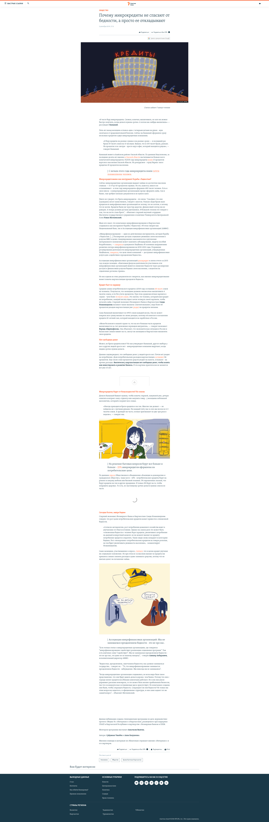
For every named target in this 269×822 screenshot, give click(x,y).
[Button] (144, 32)
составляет (159, 357)
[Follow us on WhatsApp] (156, 783)
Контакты (73, 786)
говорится (119, 245)
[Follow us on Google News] (161, 783)
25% (119, 467)
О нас (72, 782)
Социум (105, 794)
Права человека (108, 798)
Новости (105, 782)
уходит (136, 307)
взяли (150, 160)
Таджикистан (108, 810)
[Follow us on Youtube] (136, 783)
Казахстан (73, 810)
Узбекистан (139, 810)
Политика (106, 790)
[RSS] (166, 783)
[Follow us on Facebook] (146, 783)
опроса (112, 475)
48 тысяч (158, 289)
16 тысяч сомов (122, 297)
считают (139, 551)
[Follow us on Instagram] (141, 783)
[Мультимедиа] (260, 3)
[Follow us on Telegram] (151, 783)
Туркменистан (108, 814)
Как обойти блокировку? (79, 790)
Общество (103, 10)
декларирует (143, 261)
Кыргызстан (74, 814)
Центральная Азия (109, 786)
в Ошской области (132, 157)
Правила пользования (78, 794)
